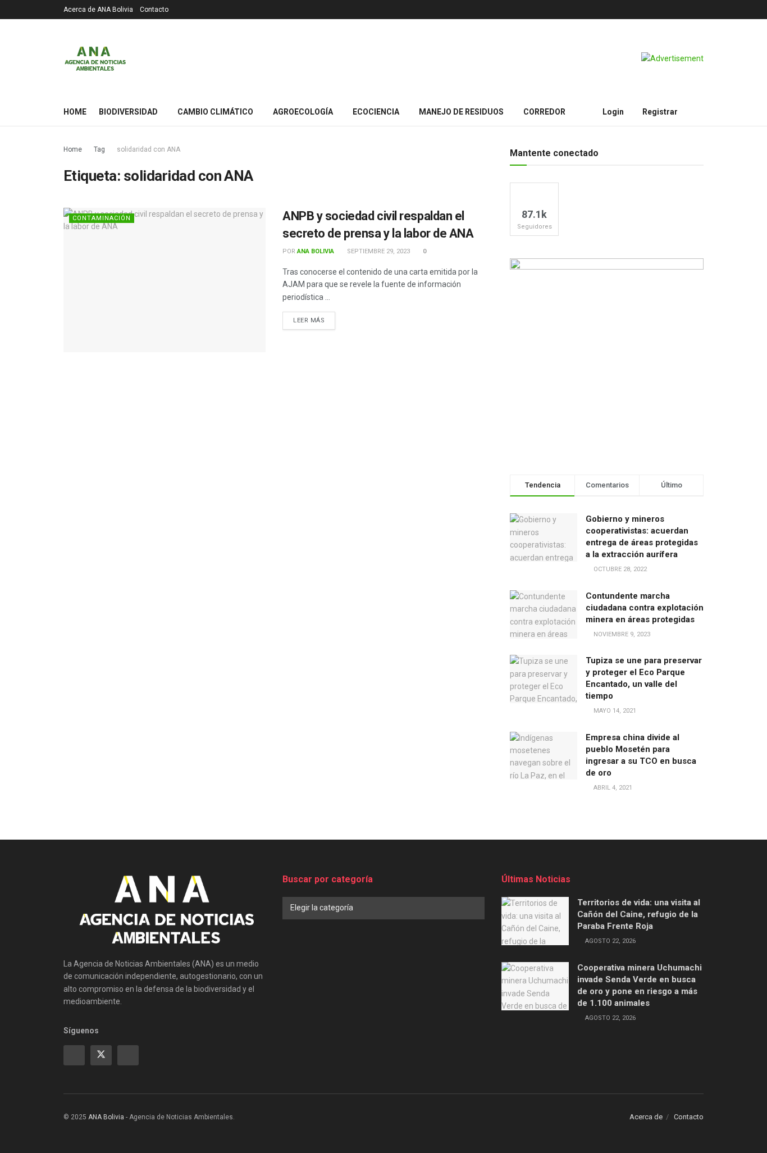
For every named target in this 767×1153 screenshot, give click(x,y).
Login (612, 111)
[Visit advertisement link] (672, 58)
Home (74, 111)
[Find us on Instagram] (128, 1055)
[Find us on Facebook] (74, 1055)
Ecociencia (376, 111)
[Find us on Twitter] (101, 1055)
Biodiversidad (128, 111)
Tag (99, 149)
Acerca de (646, 1117)
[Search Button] (699, 112)
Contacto (154, 9)
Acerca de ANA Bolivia (98, 9)
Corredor (544, 111)
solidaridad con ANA (148, 149)
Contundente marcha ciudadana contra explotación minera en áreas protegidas (645, 608)
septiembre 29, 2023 (377, 251)
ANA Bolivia (315, 251)
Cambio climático (215, 111)
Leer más (314, 320)
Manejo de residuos (461, 111)
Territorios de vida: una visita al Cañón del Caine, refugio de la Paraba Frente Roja (638, 914)
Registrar (659, 111)
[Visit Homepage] (95, 58)
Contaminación (101, 218)
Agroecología (303, 111)
